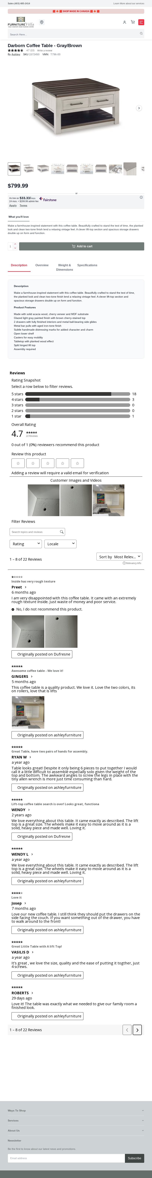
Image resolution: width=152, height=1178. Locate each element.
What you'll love (19, 216)
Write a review (44, 51)
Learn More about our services (128, 3)
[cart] (133, 22)
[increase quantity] (15, 244)
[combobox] (76, 34)
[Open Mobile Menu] (141, 22)
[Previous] (13, 108)
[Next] (139, 108)
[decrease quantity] (15, 248)
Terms (23, 205)
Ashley (15, 54)
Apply (13, 205)
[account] (124, 22)
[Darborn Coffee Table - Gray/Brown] (76, 108)
